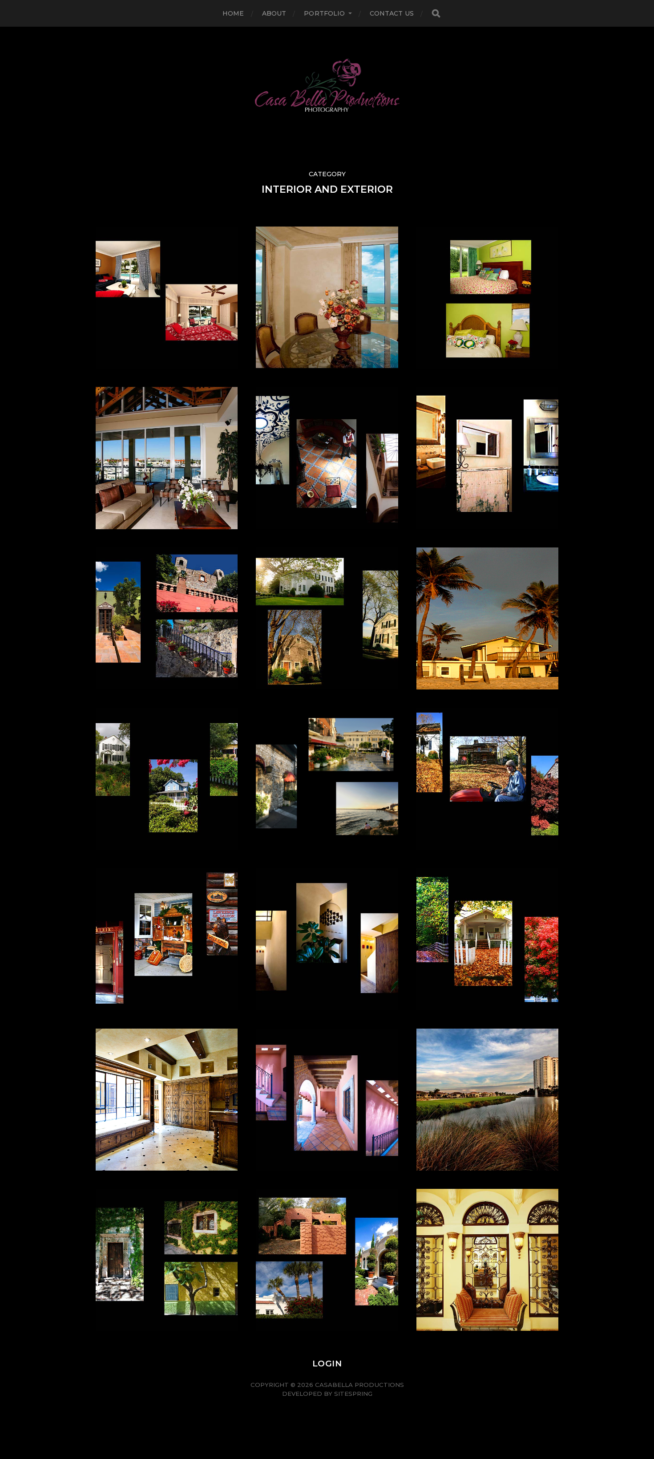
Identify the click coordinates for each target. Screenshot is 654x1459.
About (274, 13)
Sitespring (353, 1393)
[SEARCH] (436, 13)
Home (233, 13)
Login (327, 1363)
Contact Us (392, 13)
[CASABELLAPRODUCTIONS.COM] (327, 85)
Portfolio (324, 13)
